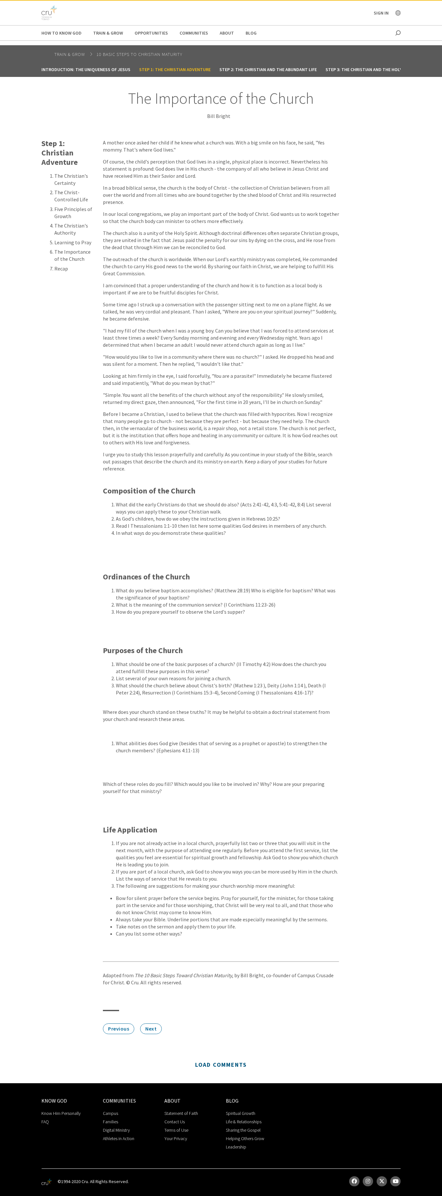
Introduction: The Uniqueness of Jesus (85, 69)
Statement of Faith (181, 1113)
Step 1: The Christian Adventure (175, 69)
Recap (61, 268)
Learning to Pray (72, 242)
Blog (251, 33)
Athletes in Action (118, 1138)
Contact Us (174, 1122)
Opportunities (151, 33)
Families (110, 1122)
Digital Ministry (116, 1130)
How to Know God (61, 33)
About (227, 33)
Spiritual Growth (240, 1113)
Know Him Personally (61, 1113)
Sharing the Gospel (243, 1130)
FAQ (45, 1122)
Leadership (236, 1147)
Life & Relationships (243, 1122)
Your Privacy (175, 1138)
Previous (118, 1028)
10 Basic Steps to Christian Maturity (139, 54)
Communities (194, 33)
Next (151, 1028)
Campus (110, 1113)
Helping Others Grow (245, 1138)
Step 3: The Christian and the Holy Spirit (371, 69)
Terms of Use (176, 1130)
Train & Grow (108, 33)
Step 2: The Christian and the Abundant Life (268, 69)
